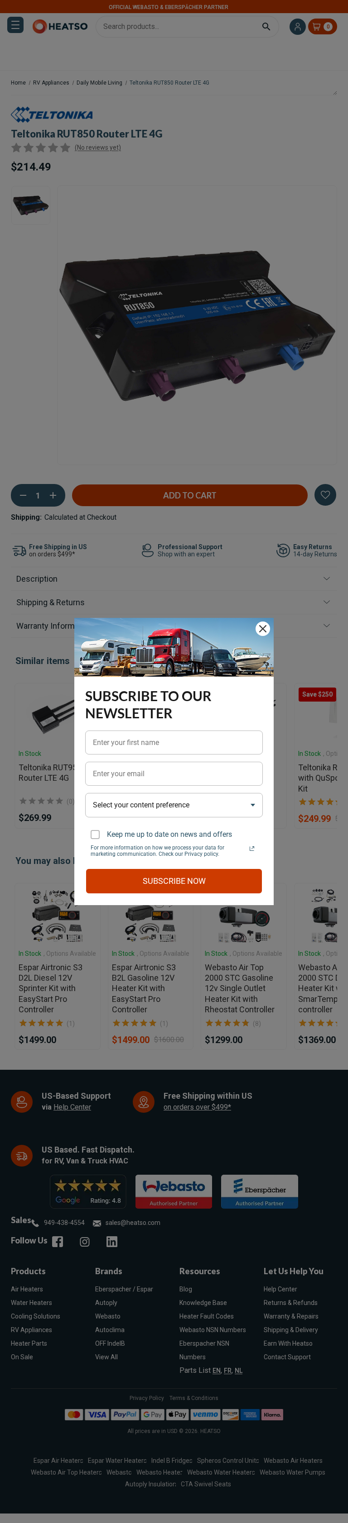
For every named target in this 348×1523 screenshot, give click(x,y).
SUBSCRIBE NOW (174, 881)
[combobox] (174, 805)
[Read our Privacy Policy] (251, 848)
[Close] (263, 629)
